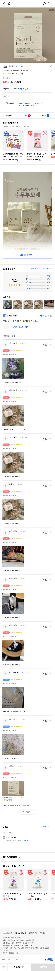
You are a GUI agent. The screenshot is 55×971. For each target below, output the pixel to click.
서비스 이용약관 (7, 933)
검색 (44, 3)
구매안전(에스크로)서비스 (10, 953)
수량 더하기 (17, 959)
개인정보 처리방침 (20, 933)
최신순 (50, 316)
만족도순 (43, 316)
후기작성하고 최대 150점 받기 (40, 269)
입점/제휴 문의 (32, 933)
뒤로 (3, 3)
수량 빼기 (9, 959)
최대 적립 (20, 89)
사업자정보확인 (30, 940)
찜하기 (22, 132)
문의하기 (45, 827)
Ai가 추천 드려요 (11, 123)
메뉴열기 (50, 344)
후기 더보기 (27, 812)
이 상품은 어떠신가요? (13, 866)
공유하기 (51, 66)
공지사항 (42, 933)
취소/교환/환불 (10, 857)
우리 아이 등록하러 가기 (20, 327)
